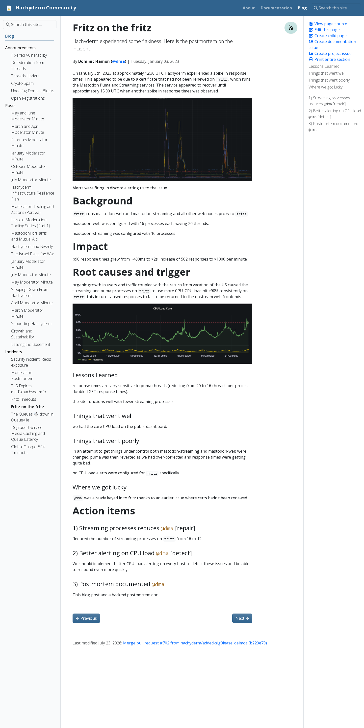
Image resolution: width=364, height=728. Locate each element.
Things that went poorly (329, 80)
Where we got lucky (325, 87)
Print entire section (331, 59)
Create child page (330, 35)
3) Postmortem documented (333, 126)
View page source (330, 23)
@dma (118, 61)
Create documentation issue (332, 44)
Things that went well (327, 73)
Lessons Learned (324, 66)
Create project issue (332, 53)
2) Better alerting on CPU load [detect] (335, 113)
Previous (86, 618)
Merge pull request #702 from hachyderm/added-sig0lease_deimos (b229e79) (195, 643)
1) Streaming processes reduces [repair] (329, 101)
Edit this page (326, 29)
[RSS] (291, 28)
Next (242, 618)
